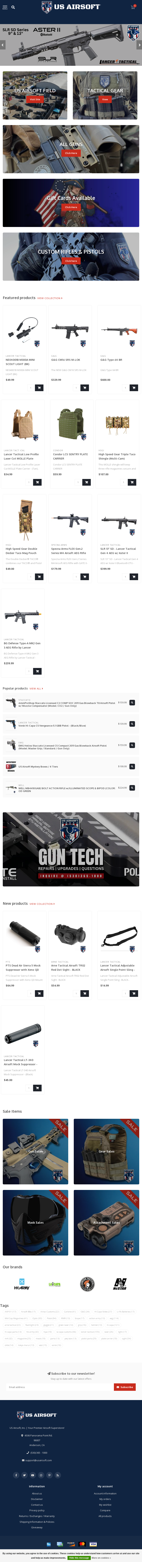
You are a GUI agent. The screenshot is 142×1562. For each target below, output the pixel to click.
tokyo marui (26, 1345)
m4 (8, 1338)
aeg (114, 1318)
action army (97, 1318)
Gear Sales (80, 1120)
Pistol (51, 1318)
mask (40, 1338)
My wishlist (105, 1504)
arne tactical (13, 1325)
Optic (37, 1318)
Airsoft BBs (28, 1311)
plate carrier (109, 1338)
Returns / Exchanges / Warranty (37, 1516)
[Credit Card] (60, 1544)
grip (82, 1325)
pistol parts (88, 1338)
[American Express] (48, 1544)
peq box (70, 1338)
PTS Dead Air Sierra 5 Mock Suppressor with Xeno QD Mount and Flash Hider (23, 970)
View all (36, 688)
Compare (105, 1510)
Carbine (70, 1311)
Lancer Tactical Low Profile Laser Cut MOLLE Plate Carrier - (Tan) (21, 458)
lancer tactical (90, 1331)
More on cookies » (101, 1558)
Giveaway (37, 1527)
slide (9, 1345)
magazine (24, 1338)
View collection (49, 298)
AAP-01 (10, 1311)
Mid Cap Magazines (16, 1318)
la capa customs (66, 1331)
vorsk (56, 1345)
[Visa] (93, 1544)
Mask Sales (9, 1191)
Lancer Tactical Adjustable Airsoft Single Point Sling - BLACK (117, 970)
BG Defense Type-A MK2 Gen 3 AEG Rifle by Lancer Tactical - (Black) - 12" (22, 647)
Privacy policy (37, 1510)
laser (108, 1331)
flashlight (32, 1325)
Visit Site (35, 99)
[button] (3, 44)
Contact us (37, 1504)
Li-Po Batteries (125, 1311)
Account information (105, 1493)
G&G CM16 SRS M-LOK (65, 359)
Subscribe (126, 1387)
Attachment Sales (83, 1191)
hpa (48, 1331)
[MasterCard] (82, 1544)
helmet (96, 1325)
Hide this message (79, 1558)
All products (105, 1516)
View (105, 99)
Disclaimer (37, 1499)
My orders (105, 1499)
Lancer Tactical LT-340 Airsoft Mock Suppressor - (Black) (20, 1064)
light (122, 1331)
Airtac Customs (49, 1311)
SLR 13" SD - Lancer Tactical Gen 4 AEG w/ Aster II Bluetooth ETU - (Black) (118, 553)
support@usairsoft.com (38, 1460)
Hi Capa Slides (103, 1311)
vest (43, 1345)
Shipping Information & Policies (37, 1521)
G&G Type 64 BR (111, 359)
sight (126, 1338)
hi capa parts (13, 1331)
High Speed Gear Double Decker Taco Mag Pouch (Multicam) (21, 553)
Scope (79, 1318)
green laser (66, 1325)
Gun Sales (8, 1120)
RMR (65, 1318)
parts (55, 1338)
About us (37, 1493)
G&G (85, 1311)
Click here (71, 261)
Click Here (71, 153)
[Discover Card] (71, 1544)
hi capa (113, 1325)
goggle (48, 1325)
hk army (32, 1331)
